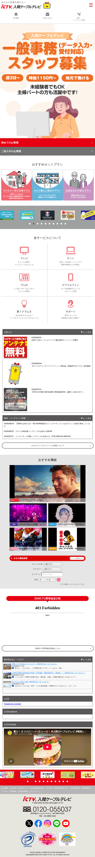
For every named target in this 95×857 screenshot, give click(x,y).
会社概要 (5, 788)
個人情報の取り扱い (61, 788)
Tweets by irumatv (12, 704)
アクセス (5, 791)
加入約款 (49, 788)
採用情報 (13, 791)
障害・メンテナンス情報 (79, 19)
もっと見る (87, 332)
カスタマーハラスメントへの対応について (47, 445)
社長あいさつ (23, 788)
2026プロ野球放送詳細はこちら (47, 648)
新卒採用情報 (23, 791)
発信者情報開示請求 (37, 788)
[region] (47, 81)
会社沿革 (13, 788)
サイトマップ (34, 791)
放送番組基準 (75, 788)
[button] (29, 223)
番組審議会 (86, 788)
